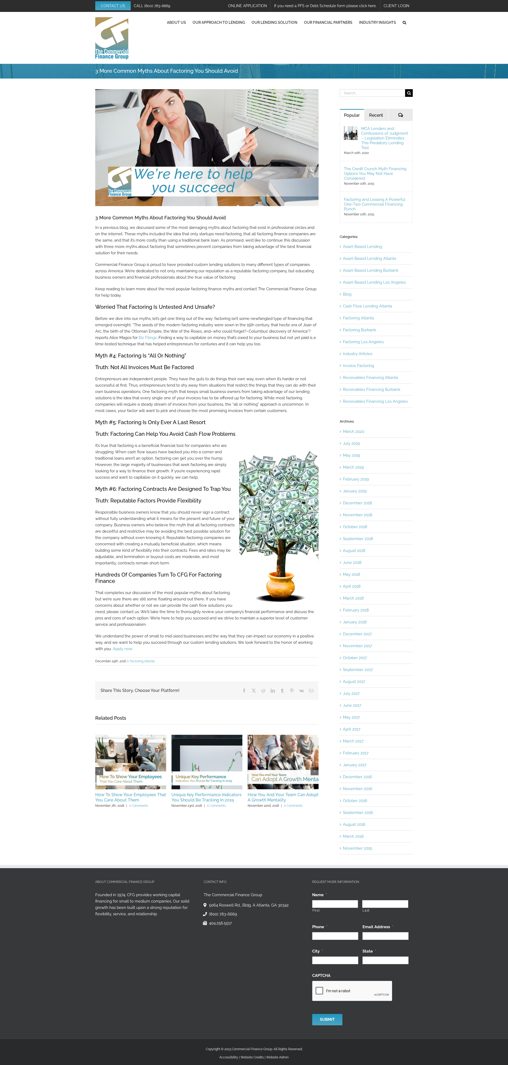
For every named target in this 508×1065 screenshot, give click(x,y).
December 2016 (357, 776)
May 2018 (351, 574)
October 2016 (355, 800)
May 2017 (351, 717)
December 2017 (357, 634)
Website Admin (277, 1057)
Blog (347, 294)
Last (366, 910)
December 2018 (357, 503)
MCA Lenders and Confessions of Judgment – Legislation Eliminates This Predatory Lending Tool (384, 138)
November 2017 (357, 645)
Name (319, 894)
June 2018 (352, 562)
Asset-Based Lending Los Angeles (374, 282)
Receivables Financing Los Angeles (375, 401)
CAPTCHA (321, 975)
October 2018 (355, 526)
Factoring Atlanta (142, 661)
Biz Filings (148, 337)
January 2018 (355, 622)
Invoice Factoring (358, 365)
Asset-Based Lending (362, 246)
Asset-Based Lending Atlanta (369, 258)
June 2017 (352, 705)
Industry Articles (357, 353)
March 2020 (353, 431)
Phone (320, 926)
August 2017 (354, 681)
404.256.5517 (220, 923)
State (369, 951)
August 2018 (354, 550)
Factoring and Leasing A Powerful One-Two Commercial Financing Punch (374, 204)
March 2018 (353, 598)
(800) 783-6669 (157, 6)
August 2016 (354, 824)
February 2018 (356, 610)
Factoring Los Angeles (363, 341)
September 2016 (358, 812)
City (317, 951)
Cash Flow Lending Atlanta (367, 306)
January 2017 (354, 765)
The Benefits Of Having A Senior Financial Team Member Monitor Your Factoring (230, 800)
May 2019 (351, 455)
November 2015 (357, 848)
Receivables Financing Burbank (371, 389)
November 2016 (357, 788)
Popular (352, 115)
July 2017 (351, 693)
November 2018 (357, 515)
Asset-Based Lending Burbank (370, 270)
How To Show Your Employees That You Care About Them (309, 797)
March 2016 (353, 836)
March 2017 (353, 741)
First (316, 910)
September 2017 (358, 669)
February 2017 (356, 753)
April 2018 (352, 586)
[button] (404, 22)
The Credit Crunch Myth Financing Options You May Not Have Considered (375, 173)
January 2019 (355, 491)
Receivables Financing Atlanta (370, 377)
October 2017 (355, 657)
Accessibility (228, 1057)
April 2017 (351, 729)
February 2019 (356, 479)
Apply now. (123, 648)
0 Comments (166, 811)
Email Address (377, 926)
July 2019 (351, 443)
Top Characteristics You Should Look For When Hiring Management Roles (156, 800)
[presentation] (352, 991)
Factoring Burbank (359, 330)
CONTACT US (113, 6)
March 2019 (353, 467)
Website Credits (252, 1057)
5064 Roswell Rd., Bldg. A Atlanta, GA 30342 (249, 905)
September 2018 (358, 538)
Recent (376, 115)
